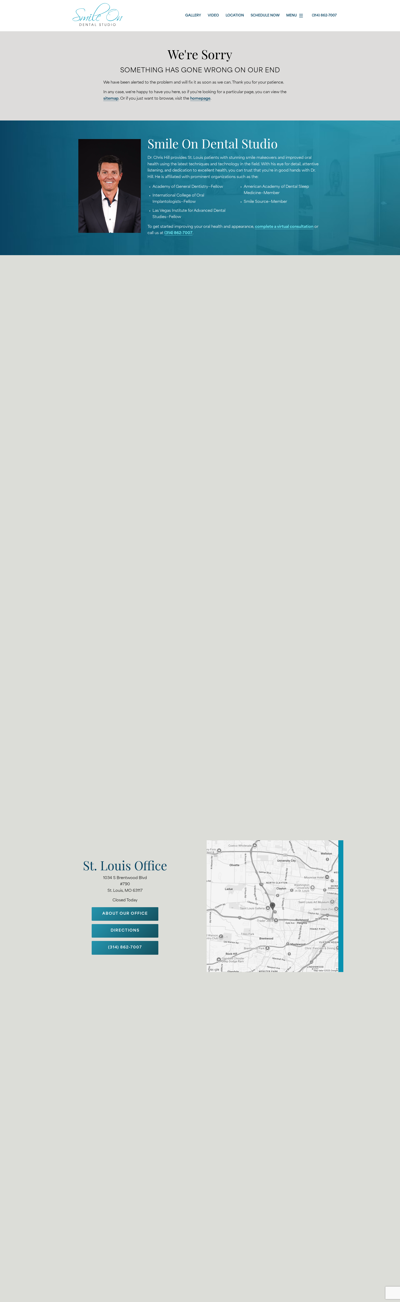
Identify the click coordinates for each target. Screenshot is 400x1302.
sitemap (111, 99)
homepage (200, 99)
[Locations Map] (275, 906)
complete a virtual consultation (284, 227)
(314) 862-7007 (178, 233)
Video (213, 15)
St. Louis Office (125, 867)
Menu (291, 15)
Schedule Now (265, 15)
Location (235, 15)
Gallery (193, 15)
